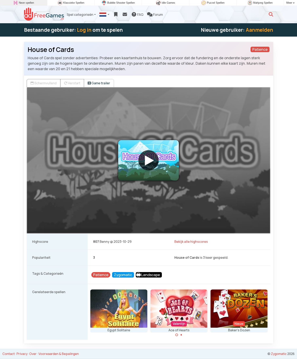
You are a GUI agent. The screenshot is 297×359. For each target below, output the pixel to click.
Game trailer (100, 83)
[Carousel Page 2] (181, 335)
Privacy (22, 354)
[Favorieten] (115, 14)
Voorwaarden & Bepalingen (58, 354)
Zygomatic (279, 354)
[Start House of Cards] (148, 160)
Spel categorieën (80, 14)
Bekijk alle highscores (191, 241)
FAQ (140, 14)
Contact (8, 354)
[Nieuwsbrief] (124, 14)
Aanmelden (259, 29)
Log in (84, 29)
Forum (158, 14)
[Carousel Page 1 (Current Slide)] (176, 335)
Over (33, 354)
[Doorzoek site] (271, 14)
